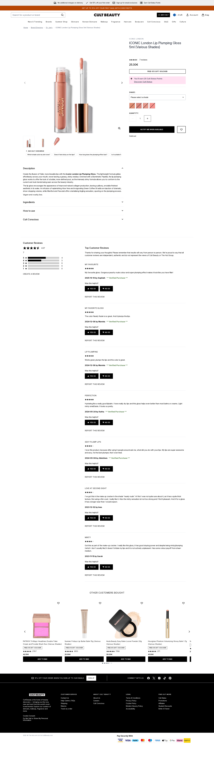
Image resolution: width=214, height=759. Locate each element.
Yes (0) (93, 289)
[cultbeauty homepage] (107, 15)
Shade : (132, 92)
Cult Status (162, 698)
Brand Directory (37, 28)
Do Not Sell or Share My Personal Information (35, 719)
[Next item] (189, 631)
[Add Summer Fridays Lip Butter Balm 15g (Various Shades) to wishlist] (100, 603)
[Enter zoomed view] (119, 128)
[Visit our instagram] (159, 678)
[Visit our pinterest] (170, 678)
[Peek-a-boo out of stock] (152, 106)
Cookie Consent (29, 716)
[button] (157, 54)
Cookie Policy (131, 703)
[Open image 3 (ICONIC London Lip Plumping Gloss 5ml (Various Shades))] (56, 141)
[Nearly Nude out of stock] (146, 106)
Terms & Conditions (133, 698)
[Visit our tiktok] (164, 678)
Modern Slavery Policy (134, 706)
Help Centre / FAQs (68, 701)
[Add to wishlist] (181, 129)
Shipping (64, 703)
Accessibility (130, 709)
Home (25, 28)
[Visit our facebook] (148, 678)
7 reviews (143, 60)
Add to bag (42, 659)
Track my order (66, 709)
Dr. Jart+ (49, 28)
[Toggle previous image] (25, 83)
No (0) (107, 289)
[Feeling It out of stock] (132, 106)
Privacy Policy (131, 701)
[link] (192, 15)
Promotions (163, 701)
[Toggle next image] (122, 83)
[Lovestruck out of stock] (139, 106)
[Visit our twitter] (154, 678)
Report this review (95, 297)
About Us (96, 698)
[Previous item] (25, 631)
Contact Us (65, 698)
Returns (63, 706)
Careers (96, 701)
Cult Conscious (98, 703)
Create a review (31, 274)
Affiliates (162, 703)
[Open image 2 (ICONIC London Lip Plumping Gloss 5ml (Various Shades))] (42, 141)
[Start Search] (62, 14)
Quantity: (134, 113)
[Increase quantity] (147, 118)
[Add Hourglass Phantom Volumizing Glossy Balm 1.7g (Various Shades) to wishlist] (183, 603)
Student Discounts (165, 706)
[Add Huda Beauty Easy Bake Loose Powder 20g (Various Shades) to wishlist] (141, 603)
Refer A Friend (164, 709)
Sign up (91, 678)
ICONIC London (136, 39)
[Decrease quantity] (132, 118)
